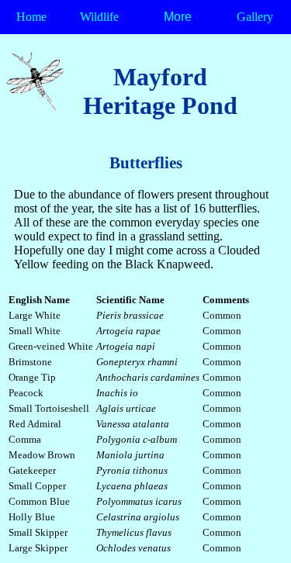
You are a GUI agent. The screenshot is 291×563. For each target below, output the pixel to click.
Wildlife (99, 16)
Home (31, 16)
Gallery (255, 16)
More (178, 16)
